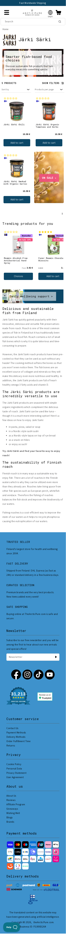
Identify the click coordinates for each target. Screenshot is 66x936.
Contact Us (12, 728)
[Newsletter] (55, 657)
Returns (10, 745)
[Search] (59, 21)
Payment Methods (16, 732)
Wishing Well (13, 813)
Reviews (10, 800)
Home (5, 29)
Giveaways (12, 808)
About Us (11, 795)
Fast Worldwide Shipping (32, 3)
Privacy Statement (16, 772)
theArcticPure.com (43, 922)
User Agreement (15, 777)
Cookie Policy (13, 764)
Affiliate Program (15, 804)
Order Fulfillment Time (18, 741)
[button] (50, 12)
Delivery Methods (15, 736)
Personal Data (14, 768)
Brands (10, 821)
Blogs (9, 817)
